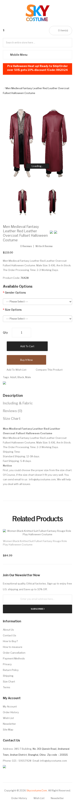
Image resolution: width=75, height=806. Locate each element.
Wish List (8, 718)
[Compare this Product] (65, 536)
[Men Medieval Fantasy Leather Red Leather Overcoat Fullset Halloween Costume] (23, 201)
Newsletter (9, 723)
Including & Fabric (18, 403)
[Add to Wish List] (65, 536)
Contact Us (9, 635)
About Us (8, 629)
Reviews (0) (12, 411)
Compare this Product (49, 369)
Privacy (7, 664)
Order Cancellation (14, 652)
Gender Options (15, 292)
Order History (11, 712)
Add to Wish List (16, 369)
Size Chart (12, 419)
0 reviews (26, 246)
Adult (13, 377)
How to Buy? (10, 641)
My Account (10, 706)
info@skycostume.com (42, 479)
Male (28, 377)
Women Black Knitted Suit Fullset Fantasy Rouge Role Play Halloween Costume (35, 543)
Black (21, 377)
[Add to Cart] (65, 536)
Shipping (8, 675)
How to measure (12, 646)
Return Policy (11, 670)
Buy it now (26, 359)
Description (13, 395)
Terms (6, 687)
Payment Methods (14, 658)
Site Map (8, 729)
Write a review (44, 246)
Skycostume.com (37, 790)
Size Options (13, 309)
